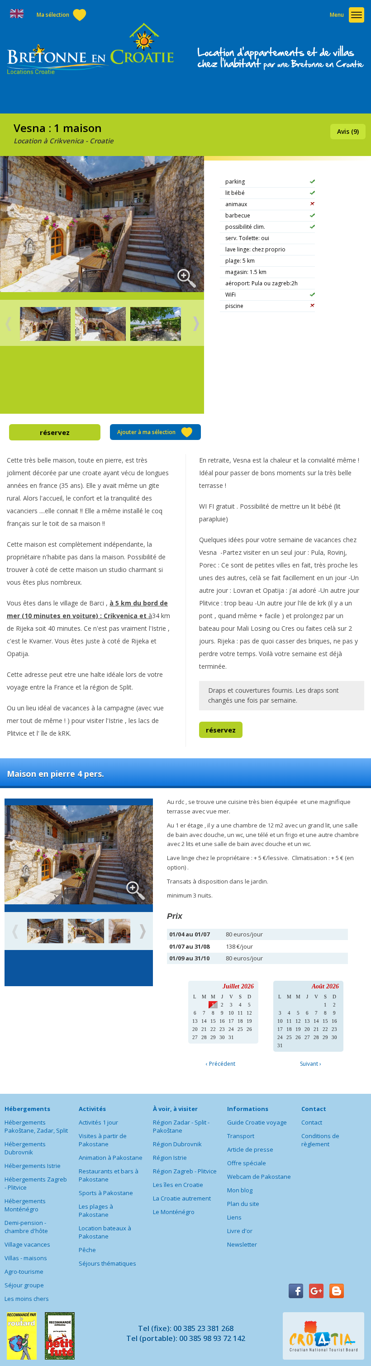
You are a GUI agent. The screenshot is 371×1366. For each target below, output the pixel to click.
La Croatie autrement (182, 1198)
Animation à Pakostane (111, 1157)
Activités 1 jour (98, 1122)
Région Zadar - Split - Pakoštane (181, 1126)
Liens (234, 1217)
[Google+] (316, 1291)
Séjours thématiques (107, 1263)
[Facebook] (296, 1291)
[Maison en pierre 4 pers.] (45, 932)
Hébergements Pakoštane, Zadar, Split (36, 1126)
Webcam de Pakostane (259, 1176)
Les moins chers (27, 1299)
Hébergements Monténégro (25, 1205)
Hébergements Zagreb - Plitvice (36, 1183)
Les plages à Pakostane (96, 1210)
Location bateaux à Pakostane (105, 1232)
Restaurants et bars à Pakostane (108, 1175)
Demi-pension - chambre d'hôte (26, 1227)
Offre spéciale (246, 1163)
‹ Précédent (220, 1064)
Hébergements (27, 1109)
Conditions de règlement (320, 1140)
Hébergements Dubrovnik (25, 1148)
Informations (247, 1109)
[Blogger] (336, 1291)
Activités (92, 1109)
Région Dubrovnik (177, 1144)
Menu (337, 15)
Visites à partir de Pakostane (103, 1140)
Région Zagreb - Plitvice (185, 1171)
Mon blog (239, 1190)
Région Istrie (170, 1157)
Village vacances (27, 1244)
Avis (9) (348, 131)
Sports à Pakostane (106, 1193)
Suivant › (310, 1064)
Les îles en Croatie (178, 1185)
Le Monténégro (174, 1212)
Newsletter (242, 1244)
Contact (313, 1109)
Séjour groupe (24, 1285)
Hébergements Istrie (33, 1166)
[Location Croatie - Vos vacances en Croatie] (90, 49)
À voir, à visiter (175, 1109)
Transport (240, 1136)
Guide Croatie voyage (257, 1122)
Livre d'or (239, 1231)
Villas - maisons (26, 1258)
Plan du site (243, 1204)
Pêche (87, 1250)
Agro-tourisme (24, 1271)
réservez (55, 432)
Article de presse (250, 1149)
